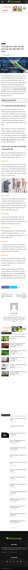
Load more (13, 527)
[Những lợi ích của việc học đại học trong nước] (5, 464)
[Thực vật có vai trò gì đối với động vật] (5, 338)
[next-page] (4, 379)
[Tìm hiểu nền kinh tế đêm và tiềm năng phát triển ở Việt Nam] (5, 373)
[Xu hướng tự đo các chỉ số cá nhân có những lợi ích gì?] (5, 359)
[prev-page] (2, 379)
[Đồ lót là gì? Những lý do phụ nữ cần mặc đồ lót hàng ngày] (5, 522)
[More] (19, 287)
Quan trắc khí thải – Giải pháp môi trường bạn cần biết (7, 296)
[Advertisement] (14, 28)
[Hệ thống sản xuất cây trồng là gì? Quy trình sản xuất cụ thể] (5, 501)
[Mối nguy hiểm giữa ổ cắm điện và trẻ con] (5, 457)
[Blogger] (7, 561)
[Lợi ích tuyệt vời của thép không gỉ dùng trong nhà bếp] (5, 493)
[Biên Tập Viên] (2, 55)
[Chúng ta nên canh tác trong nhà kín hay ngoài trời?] (5, 515)
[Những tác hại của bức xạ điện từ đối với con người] (5, 435)
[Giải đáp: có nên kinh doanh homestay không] (5, 420)
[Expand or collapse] (25, 100)
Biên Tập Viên (7, 54)
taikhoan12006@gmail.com (11, 552)
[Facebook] (10, 561)
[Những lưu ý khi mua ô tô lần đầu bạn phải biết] (5, 486)
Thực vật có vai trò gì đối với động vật (18, 336)
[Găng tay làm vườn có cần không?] (5, 428)
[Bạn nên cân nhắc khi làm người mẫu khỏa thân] (5, 479)
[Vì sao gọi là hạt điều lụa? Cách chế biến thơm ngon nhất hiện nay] (5, 345)
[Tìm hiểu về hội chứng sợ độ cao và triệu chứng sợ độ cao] (5, 508)
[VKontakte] (20, 561)
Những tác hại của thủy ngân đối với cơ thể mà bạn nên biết (21, 296)
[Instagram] (17, 561)
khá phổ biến (20, 233)
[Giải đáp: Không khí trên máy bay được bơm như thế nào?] (5, 449)
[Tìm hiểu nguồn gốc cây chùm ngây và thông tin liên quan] (5, 352)
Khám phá (6, 12)
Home (2, 12)
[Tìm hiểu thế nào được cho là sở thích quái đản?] (5, 366)
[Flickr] (14, 561)
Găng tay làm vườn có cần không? (17, 425)
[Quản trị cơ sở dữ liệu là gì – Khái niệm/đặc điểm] (5, 471)
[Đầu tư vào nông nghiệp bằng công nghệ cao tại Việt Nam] (5, 442)
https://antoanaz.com (14, 315)
